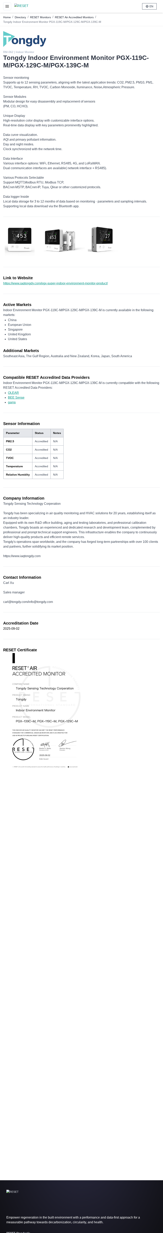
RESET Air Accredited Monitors (74, 17)
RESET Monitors (40, 17)
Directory (20, 17)
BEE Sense (16, 397)
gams (12, 402)
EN (151, 6)
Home (7, 17)
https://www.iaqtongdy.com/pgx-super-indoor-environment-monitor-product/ (55, 283)
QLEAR (13, 392)
